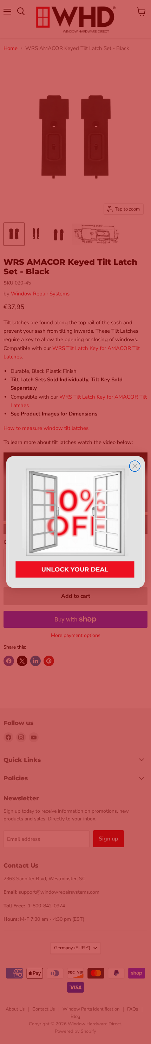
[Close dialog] (135, 466)
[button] (76, 522)
